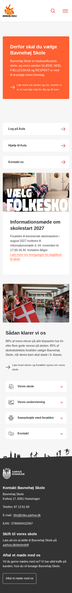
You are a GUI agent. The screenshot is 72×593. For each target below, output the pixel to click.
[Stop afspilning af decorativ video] (65, 28)
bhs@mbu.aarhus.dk (27, 515)
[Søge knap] (53, 11)
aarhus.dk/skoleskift (16, 544)
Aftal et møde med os (19, 578)
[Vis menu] (65, 11)
